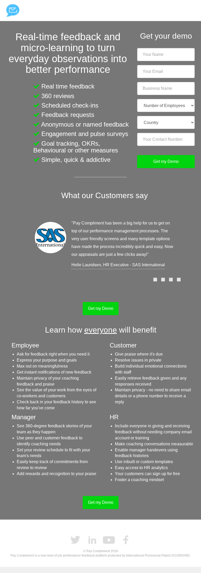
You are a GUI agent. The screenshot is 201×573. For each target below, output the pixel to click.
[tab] (155, 279)
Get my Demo (166, 161)
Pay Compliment (12, 10)
